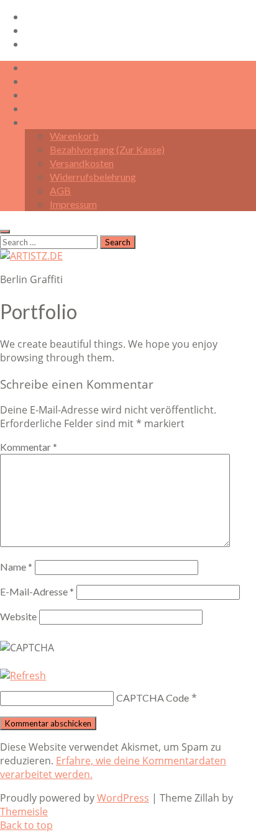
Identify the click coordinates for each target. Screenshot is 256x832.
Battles (40, 108)
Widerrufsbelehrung (93, 177)
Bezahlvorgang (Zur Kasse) (107, 149)
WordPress (123, 798)
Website (18, 616)
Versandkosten (82, 163)
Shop (35, 122)
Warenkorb (74, 136)
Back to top (26, 825)
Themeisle (24, 811)
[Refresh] (23, 675)
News (37, 67)
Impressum (73, 204)
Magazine (46, 81)
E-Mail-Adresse (37, 591)
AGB (60, 190)
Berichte (43, 95)
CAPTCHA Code (152, 697)
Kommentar (28, 447)
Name (16, 566)
